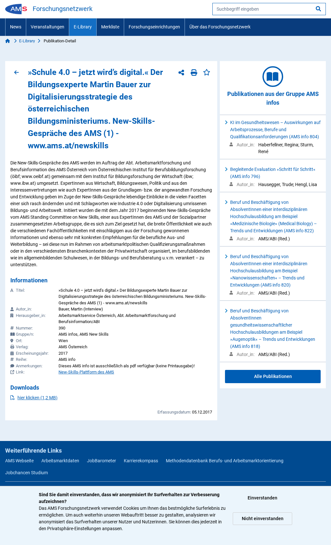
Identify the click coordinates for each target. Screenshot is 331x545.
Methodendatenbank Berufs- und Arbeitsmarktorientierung (224, 460)
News (15, 26)
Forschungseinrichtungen (154, 26)
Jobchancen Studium (26, 472)
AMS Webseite (19, 460)
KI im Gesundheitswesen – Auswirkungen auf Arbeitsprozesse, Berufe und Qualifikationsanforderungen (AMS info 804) (275, 129)
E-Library (83, 26)
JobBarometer (101, 460)
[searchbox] (269, 9)
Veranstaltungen (47, 26)
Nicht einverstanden (262, 518)
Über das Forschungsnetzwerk (220, 26)
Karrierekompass (141, 460)
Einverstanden (262, 497)
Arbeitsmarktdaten (60, 460)
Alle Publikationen (273, 376)
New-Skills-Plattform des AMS (86, 372)
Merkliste (110, 26)
